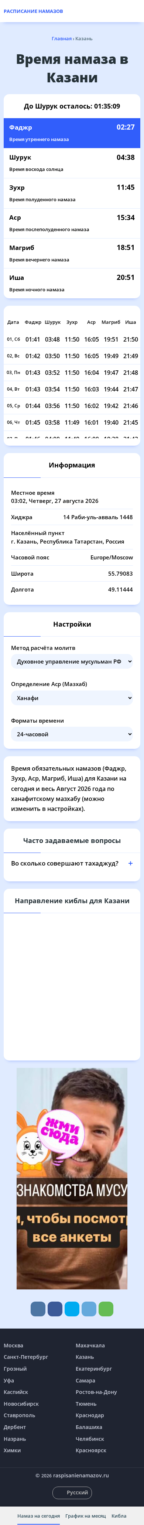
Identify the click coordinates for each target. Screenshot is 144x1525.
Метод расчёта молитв (43, 647)
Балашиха (89, 1426)
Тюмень (86, 1403)
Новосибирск (21, 1403)
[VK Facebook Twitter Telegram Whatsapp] (72, 1308)
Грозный (15, 1368)
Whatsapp (106, 1309)
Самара (85, 1380)
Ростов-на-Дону (96, 1391)
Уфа (9, 1380)
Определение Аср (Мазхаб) (49, 684)
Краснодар (90, 1415)
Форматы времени (37, 720)
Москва (13, 1345)
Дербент (15, 1426)
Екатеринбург (94, 1368)
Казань (85, 1356)
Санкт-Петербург (26, 1356)
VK (38, 1309)
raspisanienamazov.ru (81, 1475)
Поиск (136, 11)
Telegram (89, 1309)
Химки (12, 1450)
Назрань (15, 1438)
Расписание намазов (33, 11)
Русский (77, 1492)
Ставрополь (19, 1415)
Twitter (72, 1309)
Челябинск (90, 1438)
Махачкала (90, 1345)
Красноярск (91, 1450)
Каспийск (16, 1391)
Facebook (55, 1309)
